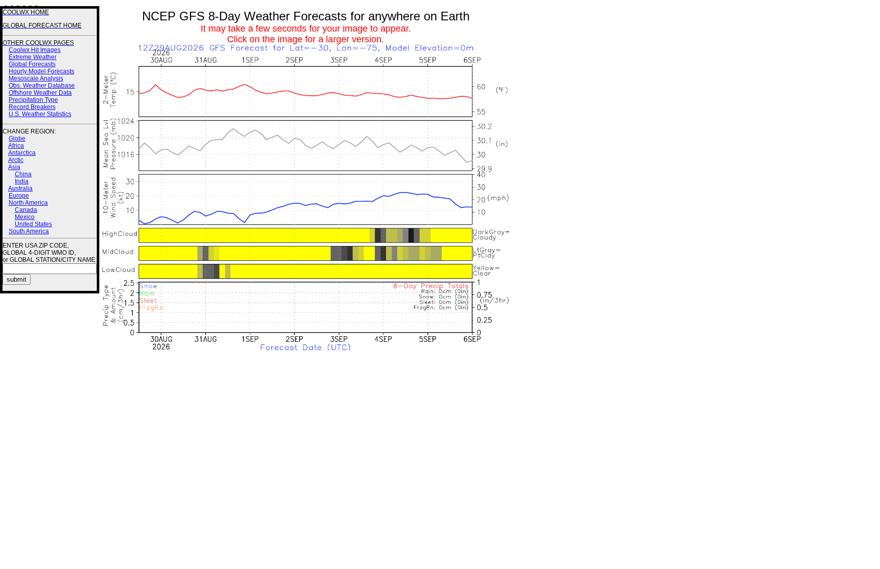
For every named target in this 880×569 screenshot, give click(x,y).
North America (28, 202)
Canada (26, 209)
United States (33, 224)
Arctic (15, 160)
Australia (20, 188)
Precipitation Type (33, 99)
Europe (19, 195)
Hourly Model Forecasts (41, 71)
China (23, 174)
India (22, 181)
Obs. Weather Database (42, 85)
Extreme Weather (33, 57)
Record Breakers (32, 107)
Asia (14, 167)
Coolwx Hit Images (35, 49)
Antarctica (22, 152)
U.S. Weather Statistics (40, 114)
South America (29, 231)
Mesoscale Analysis (36, 78)
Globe (17, 138)
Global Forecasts (32, 64)
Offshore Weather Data (40, 92)
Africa (16, 145)
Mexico (25, 217)
